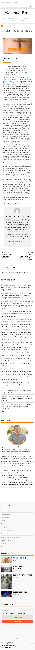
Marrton (10, 447)
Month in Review (6, 534)
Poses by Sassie (19, 558)
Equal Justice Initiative (8, 353)
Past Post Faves (6, 540)
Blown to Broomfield (22, 575)
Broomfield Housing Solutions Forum (12, 293)
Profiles (3, 544)
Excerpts (4, 524)
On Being (4, 382)
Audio (3, 511)
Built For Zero (5, 311)
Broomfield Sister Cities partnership (11, 463)
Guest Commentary (7, 530)
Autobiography (5, 514)
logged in (13, 272)
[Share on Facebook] (4, 203)
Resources (4, 547)
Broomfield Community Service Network (13, 285)
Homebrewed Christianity (9, 358)
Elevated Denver (6, 342)
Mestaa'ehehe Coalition (8, 369)
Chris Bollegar (23, 49)
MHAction (4, 374)
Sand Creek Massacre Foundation (11, 396)
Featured (4, 527)
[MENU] (2, 26)
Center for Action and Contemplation (12, 319)
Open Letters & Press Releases (10, 537)
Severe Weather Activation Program (12, 404)
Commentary (5, 517)
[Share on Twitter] (8, 203)
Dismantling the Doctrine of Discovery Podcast (15, 330)
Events (3, 521)
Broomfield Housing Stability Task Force (13, 301)
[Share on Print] (11, 203)
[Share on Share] (19, 203)
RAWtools (4, 390)
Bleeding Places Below (23, 592)
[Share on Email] (15, 203)
